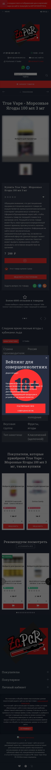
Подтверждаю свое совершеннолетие (25, 408)
